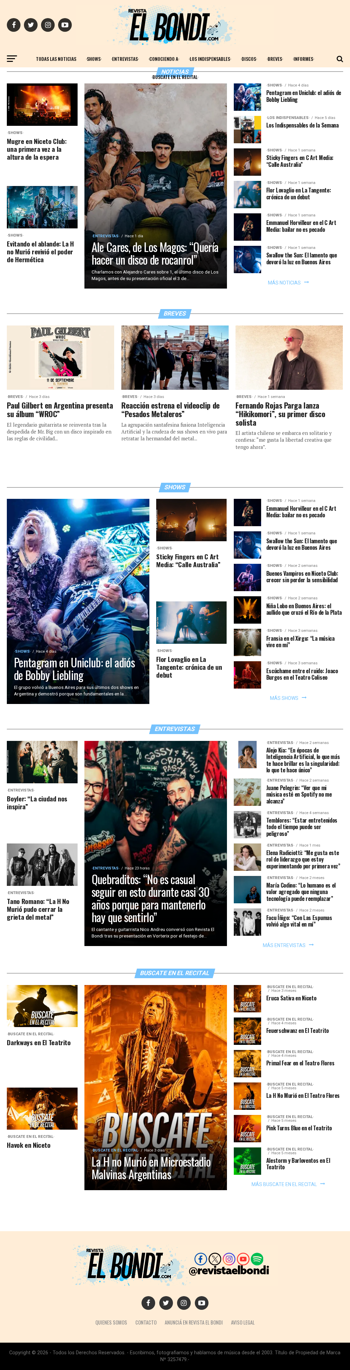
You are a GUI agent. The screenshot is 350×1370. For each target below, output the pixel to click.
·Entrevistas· (125, 58)
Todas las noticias (56, 58)
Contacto (146, 1322)
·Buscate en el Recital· (174, 76)
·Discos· (249, 58)
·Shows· (94, 58)
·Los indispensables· (210, 58)
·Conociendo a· (163, 58)
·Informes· (303, 58)
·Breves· (275, 58)
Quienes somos (111, 1322)
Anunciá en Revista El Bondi (194, 1322)
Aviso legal (243, 1322)
